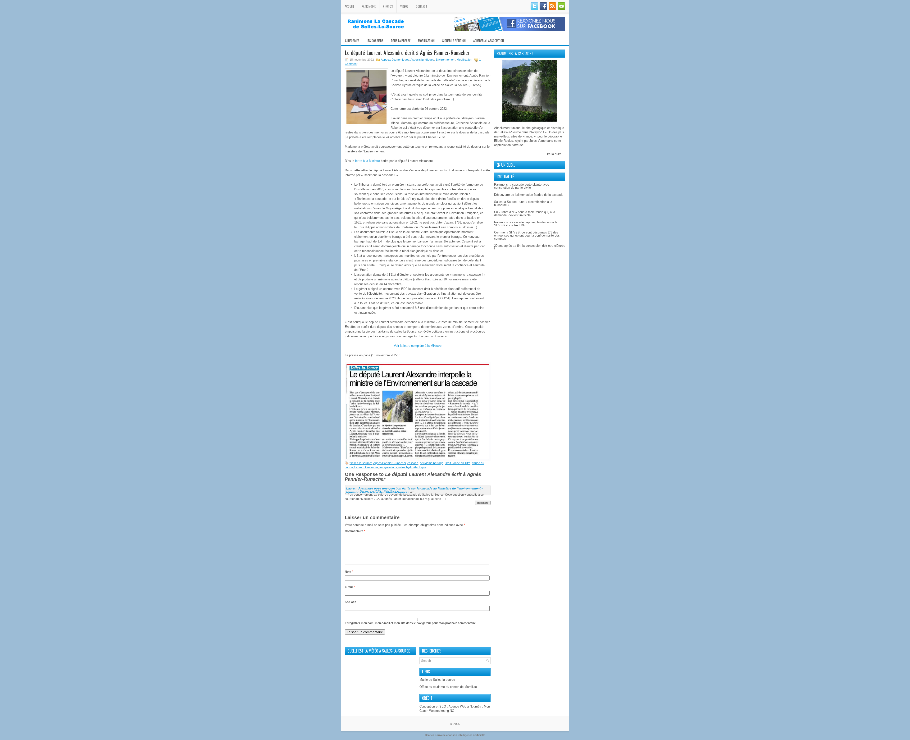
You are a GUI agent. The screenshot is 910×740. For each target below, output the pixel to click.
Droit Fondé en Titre (457, 463)
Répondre (482, 502)
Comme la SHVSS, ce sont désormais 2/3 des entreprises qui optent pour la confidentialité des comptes (527, 235)
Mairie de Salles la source (437, 679)
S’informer (352, 40)
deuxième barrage (431, 463)
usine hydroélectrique (412, 467)
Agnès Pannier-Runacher (389, 463)
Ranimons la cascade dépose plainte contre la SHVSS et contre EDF (525, 223)
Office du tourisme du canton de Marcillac (448, 687)
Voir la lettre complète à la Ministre (417, 345)
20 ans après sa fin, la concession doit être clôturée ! (529, 247)
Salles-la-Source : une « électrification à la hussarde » (523, 203)
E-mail (350, 587)
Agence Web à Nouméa (465, 706)
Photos (388, 6)
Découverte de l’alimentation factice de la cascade (528, 194)
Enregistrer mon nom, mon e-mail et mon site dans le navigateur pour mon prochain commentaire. (411, 623)
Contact (421, 6)
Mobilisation (426, 40)
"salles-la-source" (361, 463)
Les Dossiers (375, 40)
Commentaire (355, 531)
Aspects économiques (395, 59)
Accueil (349, 6)
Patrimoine (369, 6)
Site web (350, 602)
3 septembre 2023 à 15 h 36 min (378, 491)
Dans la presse (400, 40)
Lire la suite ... (555, 154)
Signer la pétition (454, 40)
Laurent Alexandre (366, 467)
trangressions (388, 467)
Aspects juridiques (422, 59)
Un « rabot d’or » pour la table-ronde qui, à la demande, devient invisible (524, 213)
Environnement (445, 59)
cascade (412, 463)
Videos (404, 6)
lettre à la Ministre (367, 161)
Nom (349, 571)
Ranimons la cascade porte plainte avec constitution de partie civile (521, 186)
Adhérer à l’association (488, 40)
